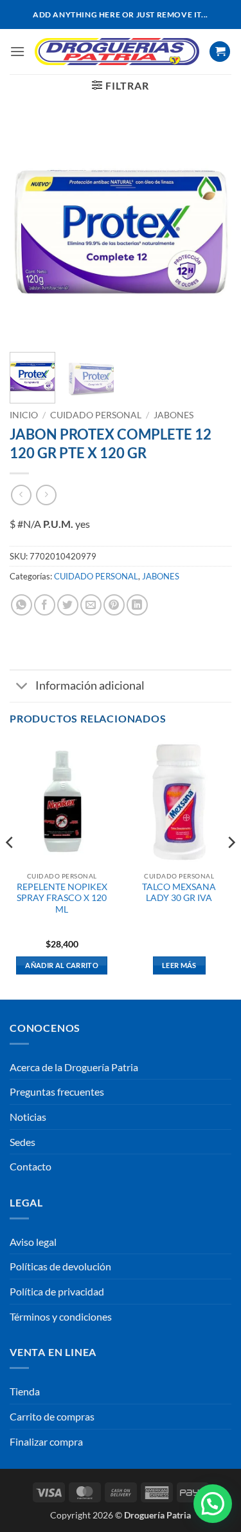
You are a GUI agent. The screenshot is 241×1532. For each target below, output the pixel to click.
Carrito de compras (52, 1416)
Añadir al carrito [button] (61, 965)
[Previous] (30, 231)
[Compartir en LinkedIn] (137, 605)
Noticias (28, 1116)
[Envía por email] (91, 605)
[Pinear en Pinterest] (114, 605)
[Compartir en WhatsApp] (21, 605)
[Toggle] (22, 687)
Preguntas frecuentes (57, 1091)
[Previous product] (46, 495)
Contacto (30, 1166)
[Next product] (21, 495)
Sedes (22, 1142)
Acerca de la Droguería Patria (74, 1067)
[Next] (210, 231)
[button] (17, 51)
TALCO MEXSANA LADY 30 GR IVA (179, 893)
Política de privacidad (57, 1291)
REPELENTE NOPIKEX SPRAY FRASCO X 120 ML (62, 898)
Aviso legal (33, 1242)
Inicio (24, 415)
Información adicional (90, 685)
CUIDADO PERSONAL (95, 415)
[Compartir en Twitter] (67, 605)
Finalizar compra (46, 1441)
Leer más (179, 965)
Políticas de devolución (60, 1266)
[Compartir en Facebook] (44, 605)
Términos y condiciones (61, 1316)
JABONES (173, 415)
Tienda (25, 1391)
